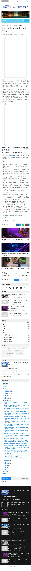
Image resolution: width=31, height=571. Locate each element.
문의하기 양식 (25, 478)
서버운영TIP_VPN (7, 339)
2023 (4, 388)
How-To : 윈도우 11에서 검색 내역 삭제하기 (14, 410)
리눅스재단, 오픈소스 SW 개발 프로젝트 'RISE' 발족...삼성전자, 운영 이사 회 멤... (16, 455)
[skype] (27, 1)
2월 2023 (6, 465)
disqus (21, 279)
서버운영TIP (5, 334)
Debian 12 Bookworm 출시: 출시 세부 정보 (14, 438)
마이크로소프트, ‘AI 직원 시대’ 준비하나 (17, 313)
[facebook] (17, 1)
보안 (4, 332)
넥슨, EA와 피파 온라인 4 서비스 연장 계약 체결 (15, 450)
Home (3, 25)
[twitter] (20, 1)
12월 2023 (7, 390)
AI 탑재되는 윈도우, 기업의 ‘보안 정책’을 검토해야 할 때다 (16, 435)
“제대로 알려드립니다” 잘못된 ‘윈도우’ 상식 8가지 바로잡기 (16, 419)
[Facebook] (14, 288)
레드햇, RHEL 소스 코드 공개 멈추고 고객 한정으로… (16, 408)
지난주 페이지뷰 (6, 478)
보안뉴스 (5, 330)
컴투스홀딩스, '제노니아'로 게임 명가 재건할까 (15, 411)
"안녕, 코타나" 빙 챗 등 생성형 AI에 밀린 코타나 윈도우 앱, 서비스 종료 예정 (16, 447)
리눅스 (6, 25)
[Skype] (10, 288)
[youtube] (22, 1)
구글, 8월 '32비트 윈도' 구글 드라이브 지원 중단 (15, 440)
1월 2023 (6, 467)
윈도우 (4, 323)
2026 (4, 383)
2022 (4, 469)
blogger (16, 279)
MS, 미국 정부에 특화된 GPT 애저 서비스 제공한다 (16, 443)
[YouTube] (21, 288)
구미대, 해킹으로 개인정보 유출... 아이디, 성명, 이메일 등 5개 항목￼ (16, 425)
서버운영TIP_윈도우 (7, 336)
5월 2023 (6, 460)
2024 (4, 386)
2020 (4, 473)
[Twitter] (17, 288)
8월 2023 (6, 397)
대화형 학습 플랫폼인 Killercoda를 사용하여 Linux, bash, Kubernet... (16, 428)
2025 (4, 385)
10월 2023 (7, 393)
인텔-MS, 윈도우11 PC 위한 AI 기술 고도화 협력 (15, 458)
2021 (4, 471)
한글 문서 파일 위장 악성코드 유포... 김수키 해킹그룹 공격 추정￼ (16, 414)
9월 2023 (6, 395)
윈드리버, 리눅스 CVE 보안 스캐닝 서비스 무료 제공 (16, 416)
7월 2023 (6, 398)
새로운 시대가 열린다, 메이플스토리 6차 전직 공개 (16, 441)
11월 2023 (7, 391)
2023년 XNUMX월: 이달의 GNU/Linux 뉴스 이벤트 (16, 445)
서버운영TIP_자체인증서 (8, 337)
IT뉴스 (4, 324)
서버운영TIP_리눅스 (7, 341)
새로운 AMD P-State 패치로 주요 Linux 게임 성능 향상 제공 (15, 268)
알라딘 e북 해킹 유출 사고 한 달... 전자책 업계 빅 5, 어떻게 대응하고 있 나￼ (16, 405)
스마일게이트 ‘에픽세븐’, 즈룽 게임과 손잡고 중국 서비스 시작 (16, 422)
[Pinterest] (24, 288)
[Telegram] (7, 288)
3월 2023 (6, 463)
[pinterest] (25, 1)
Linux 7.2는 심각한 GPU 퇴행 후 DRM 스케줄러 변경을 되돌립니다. (15, 240)
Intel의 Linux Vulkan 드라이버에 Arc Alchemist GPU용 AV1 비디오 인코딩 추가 (15, 254)
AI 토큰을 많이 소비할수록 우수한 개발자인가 (12, 372)
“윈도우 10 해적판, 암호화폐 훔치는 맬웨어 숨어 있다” (16, 431)
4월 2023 (6, 462)
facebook (26, 279)
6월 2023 (6, 400)
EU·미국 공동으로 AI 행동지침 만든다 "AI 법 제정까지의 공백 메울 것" (16, 452)
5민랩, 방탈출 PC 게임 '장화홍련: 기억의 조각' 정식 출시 (16, 402)
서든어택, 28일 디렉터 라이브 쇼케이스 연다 (14, 433)
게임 (4, 326)
